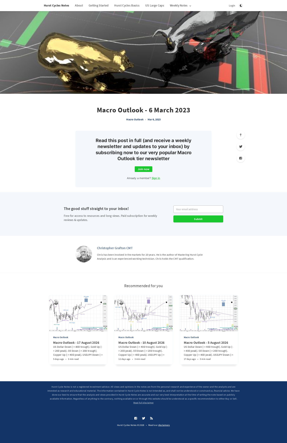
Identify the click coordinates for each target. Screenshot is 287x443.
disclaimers (164, 425)
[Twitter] (241, 146)
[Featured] (101, 302)
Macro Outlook (135, 119)
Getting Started (99, 5)
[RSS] (151, 418)
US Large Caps (154, 5)
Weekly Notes (179, 5)
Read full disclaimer (143, 402)
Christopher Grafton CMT (115, 248)
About (79, 5)
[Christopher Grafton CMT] (83, 254)
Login (232, 5)
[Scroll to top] (241, 135)
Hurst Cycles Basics (127, 5)
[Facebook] (241, 158)
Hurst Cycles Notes (56, 5)
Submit (198, 219)
